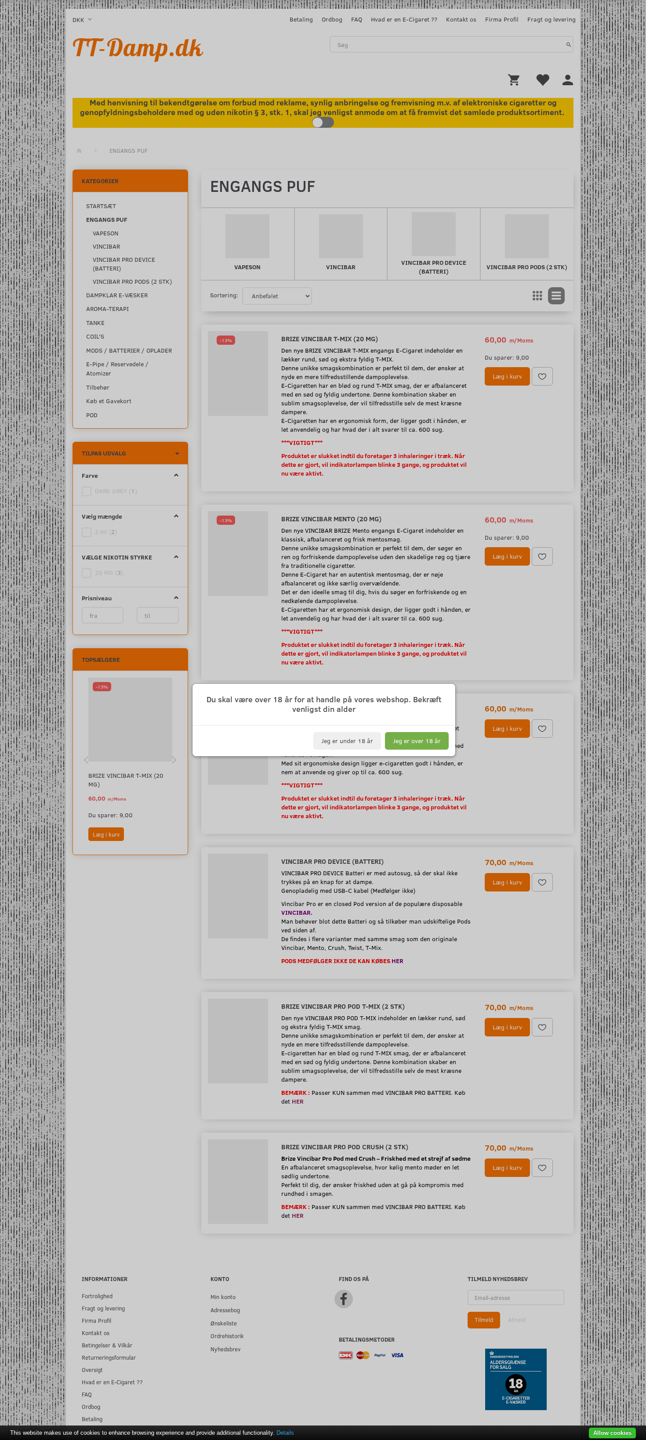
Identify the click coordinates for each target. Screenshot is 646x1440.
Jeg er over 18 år (417, 740)
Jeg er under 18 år (347, 740)
